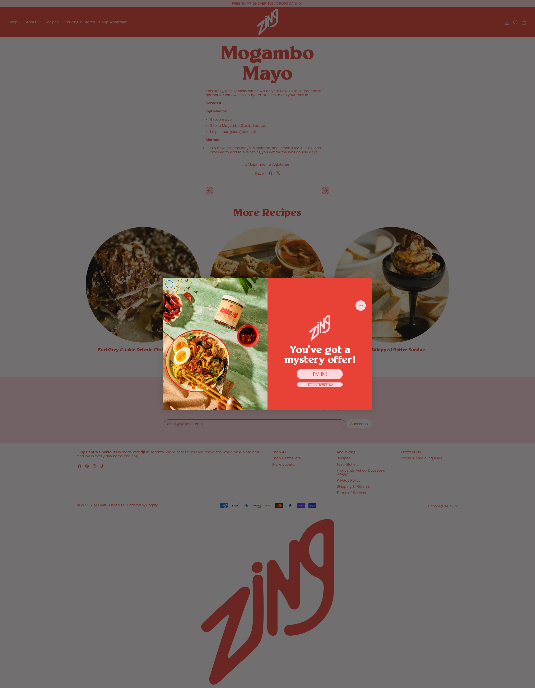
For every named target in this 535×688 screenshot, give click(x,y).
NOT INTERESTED (320, 384)
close (361, 305)
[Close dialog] (169, 284)
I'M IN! (320, 374)
